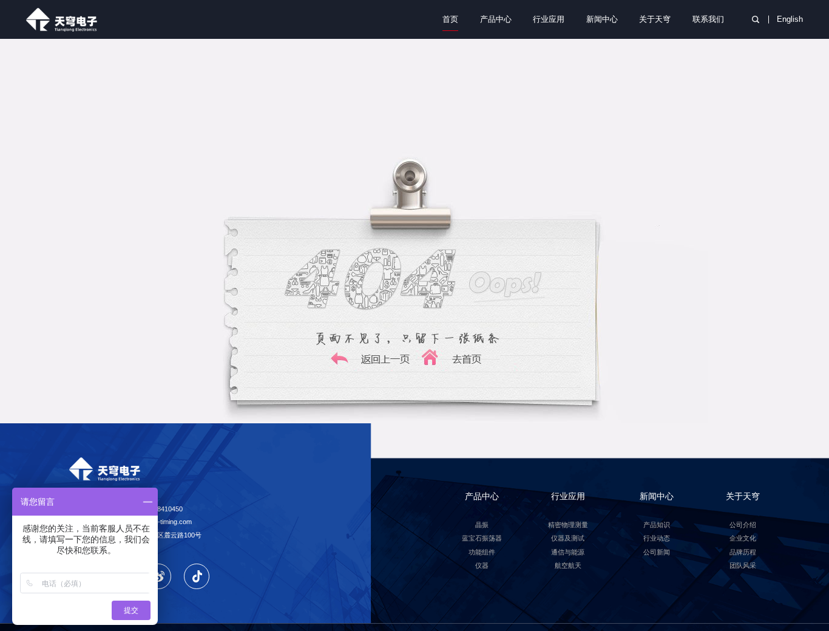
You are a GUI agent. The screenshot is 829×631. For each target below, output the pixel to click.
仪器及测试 (567, 538)
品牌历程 (742, 552)
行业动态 (656, 538)
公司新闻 (656, 552)
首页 (450, 19)
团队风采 (742, 565)
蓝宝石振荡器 (482, 538)
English (790, 19)
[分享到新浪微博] (158, 576)
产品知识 (656, 524)
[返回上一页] (371, 365)
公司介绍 (742, 524)
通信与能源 (567, 552)
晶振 (482, 524)
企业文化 (742, 538)
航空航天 (568, 565)
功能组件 (482, 552)
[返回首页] (458, 365)
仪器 (482, 565)
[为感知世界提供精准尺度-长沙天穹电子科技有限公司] (65, 19)
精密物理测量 (568, 524)
